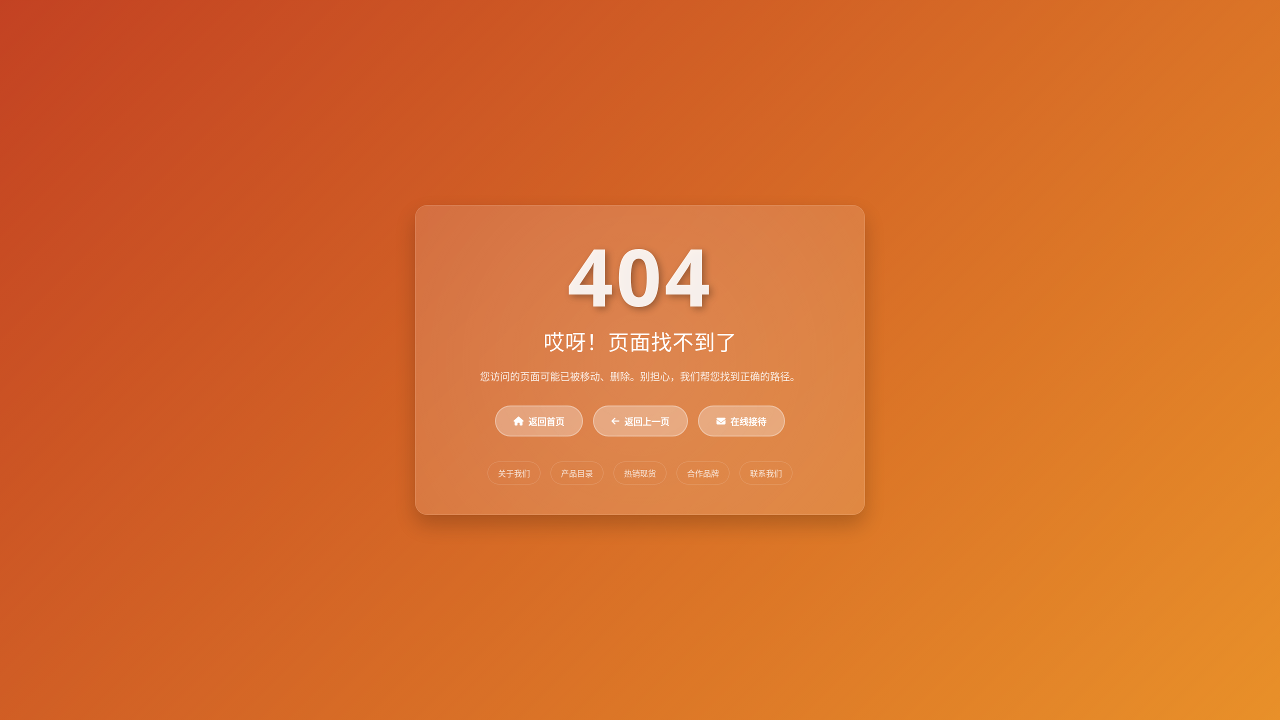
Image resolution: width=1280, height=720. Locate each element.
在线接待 (748, 422)
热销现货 (640, 473)
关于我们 (514, 473)
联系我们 (766, 473)
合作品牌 (703, 473)
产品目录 (577, 473)
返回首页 (546, 422)
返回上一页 (647, 422)
